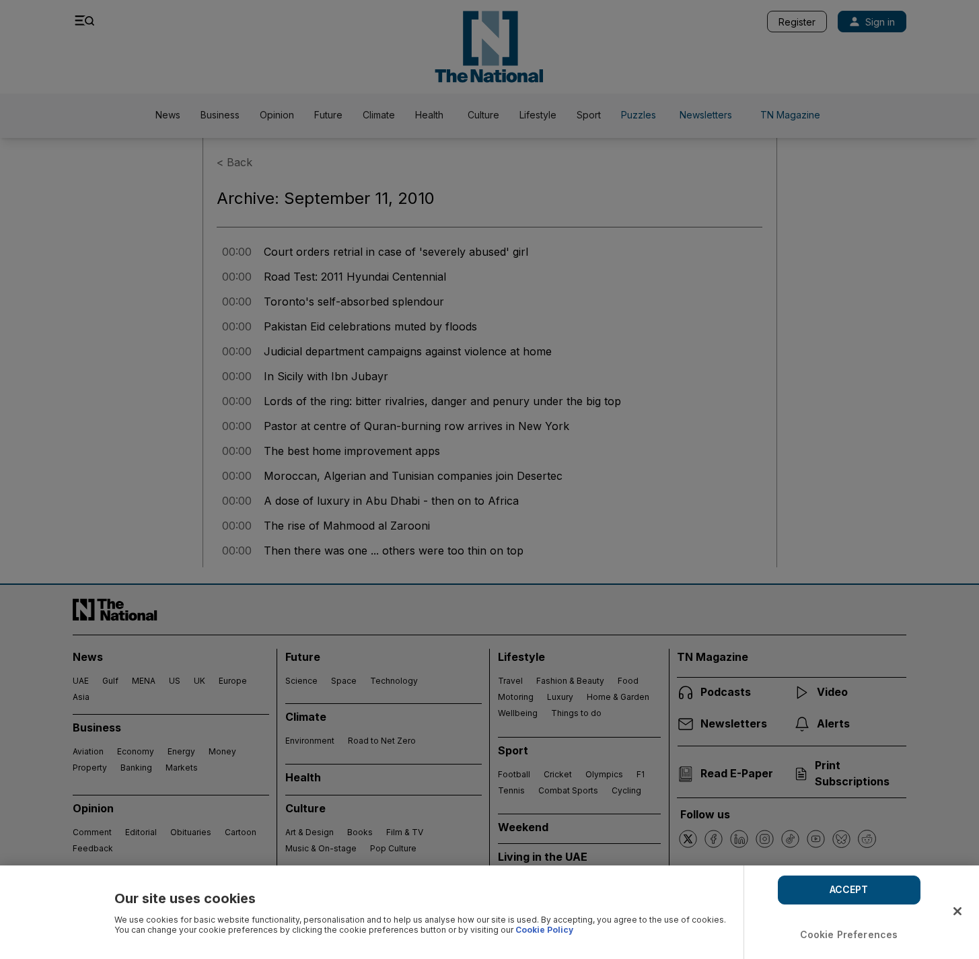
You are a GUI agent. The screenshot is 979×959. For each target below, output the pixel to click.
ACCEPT (849, 889)
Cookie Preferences (849, 934)
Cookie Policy (544, 930)
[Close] (957, 911)
